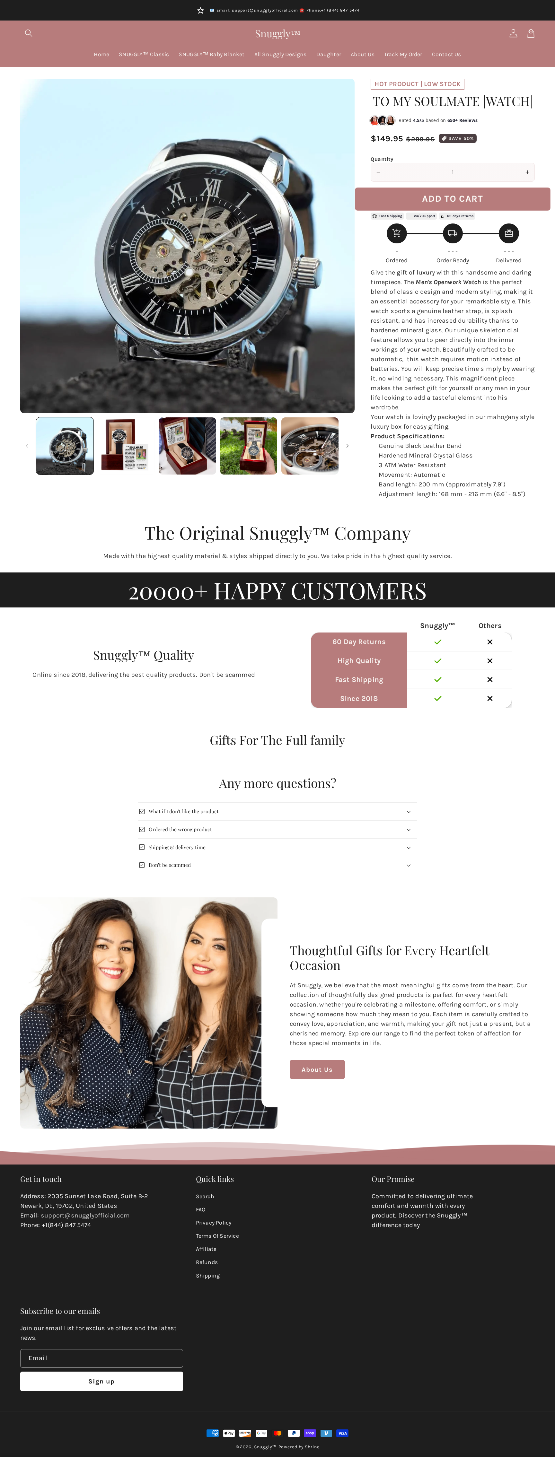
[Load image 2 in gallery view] (126, 446)
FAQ (201, 1209)
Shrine (312, 1446)
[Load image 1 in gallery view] (64, 446)
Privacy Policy (214, 1222)
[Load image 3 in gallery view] (187, 446)
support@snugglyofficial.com (85, 1215)
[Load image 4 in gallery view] (248, 446)
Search (205, 1196)
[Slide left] (27, 446)
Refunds (207, 1262)
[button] (29, 33)
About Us (317, 1069)
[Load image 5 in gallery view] (310, 446)
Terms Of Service (217, 1236)
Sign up (101, 1381)
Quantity (382, 159)
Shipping (208, 1275)
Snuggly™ (265, 1446)
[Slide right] (347, 446)
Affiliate (206, 1249)
